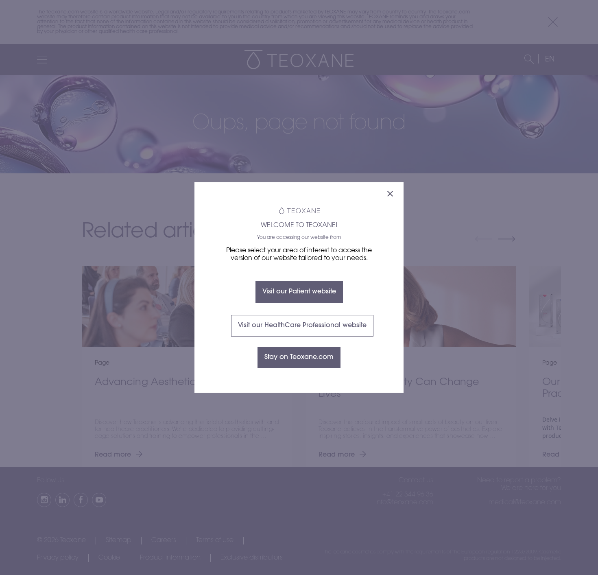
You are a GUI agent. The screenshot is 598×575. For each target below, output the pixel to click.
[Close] (390, 194)
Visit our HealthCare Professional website (302, 325)
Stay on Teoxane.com (299, 357)
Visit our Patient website (299, 292)
